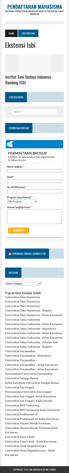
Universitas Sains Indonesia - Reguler (28, 346)
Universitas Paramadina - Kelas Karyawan (31, 365)
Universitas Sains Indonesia (22, 320)
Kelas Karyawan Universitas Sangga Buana (32, 383)
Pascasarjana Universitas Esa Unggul (28, 392)
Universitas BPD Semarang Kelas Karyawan (32, 410)
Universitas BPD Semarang (22, 405)
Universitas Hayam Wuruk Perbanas (27, 423)
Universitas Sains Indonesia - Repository (30, 329)
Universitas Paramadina (20, 351)
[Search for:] (34, 112)
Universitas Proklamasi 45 (21, 414)
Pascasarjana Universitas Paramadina (28, 374)
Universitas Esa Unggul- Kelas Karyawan (30, 396)
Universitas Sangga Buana (21, 378)
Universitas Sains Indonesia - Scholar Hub (31, 342)
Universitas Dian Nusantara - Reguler (28, 310)
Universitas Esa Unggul (19, 387)
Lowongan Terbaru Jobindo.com (28, 253)
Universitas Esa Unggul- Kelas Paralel (28, 401)
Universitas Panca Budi (19, 437)
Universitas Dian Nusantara (22, 297)
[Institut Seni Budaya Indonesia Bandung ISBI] (34, 70)
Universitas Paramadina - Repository (28, 355)
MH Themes (51, 469)
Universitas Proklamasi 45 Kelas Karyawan (32, 419)
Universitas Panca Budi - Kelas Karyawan (31, 441)
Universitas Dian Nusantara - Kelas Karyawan (33, 315)
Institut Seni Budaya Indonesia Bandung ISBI (28, 79)
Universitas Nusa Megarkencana (25, 446)
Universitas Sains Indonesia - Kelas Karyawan (33, 324)
